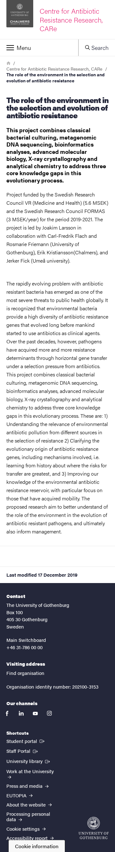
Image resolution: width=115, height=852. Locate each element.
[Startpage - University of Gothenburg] (93, 828)
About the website (26, 804)
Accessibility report (27, 838)
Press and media (25, 785)
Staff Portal (22, 750)
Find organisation (25, 673)
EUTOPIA (17, 795)
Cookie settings (23, 828)
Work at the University (30, 771)
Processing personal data (28, 816)
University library (28, 760)
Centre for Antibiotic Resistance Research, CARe (54, 68)
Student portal (26, 740)
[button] (39, 47)
